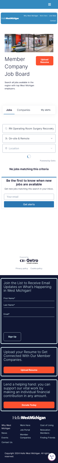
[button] (51, 457)
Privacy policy (22, 268)
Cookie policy (36, 268)
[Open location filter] (51, 148)
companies (23, 109)
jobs (9, 109)
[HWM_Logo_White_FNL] (10, 18)
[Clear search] (51, 128)
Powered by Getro (48, 161)
